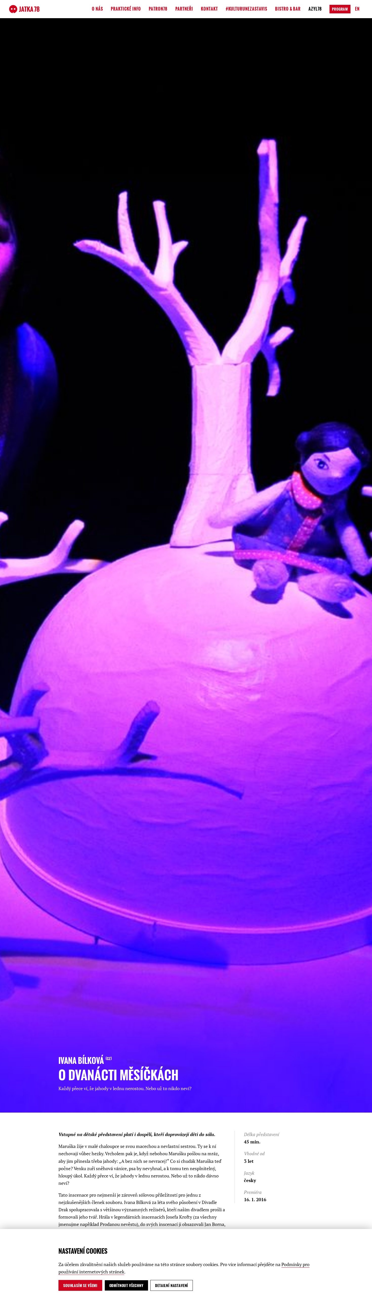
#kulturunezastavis (246, 9)
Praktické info (126, 9)
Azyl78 (315, 9)
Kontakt (209, 9)
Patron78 (158, 9)
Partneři (184, 9)
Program (340, 9)
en (357, 9)
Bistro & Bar (288, 9)
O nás (97, 9)
